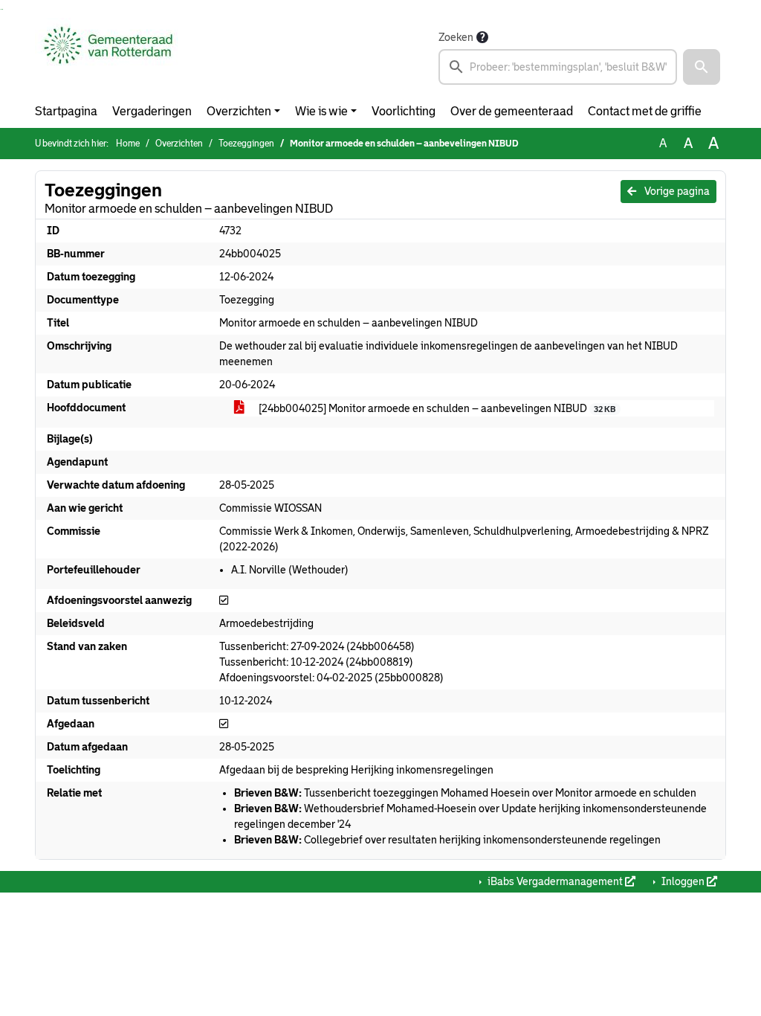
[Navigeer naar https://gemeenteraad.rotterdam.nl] (108, 56)
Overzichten (239, 111)
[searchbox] (557, 67)
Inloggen (683, 881)
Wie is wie (321, 111)
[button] (701, 67)
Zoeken (455, 37)
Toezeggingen (246, 143)
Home (128, 143)
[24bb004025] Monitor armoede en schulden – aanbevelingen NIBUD (435, 408)
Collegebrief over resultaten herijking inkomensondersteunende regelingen (447, 840)
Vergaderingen (152, 111)
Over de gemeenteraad (511, 111)
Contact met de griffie (645, 111)
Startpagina (66, 111)
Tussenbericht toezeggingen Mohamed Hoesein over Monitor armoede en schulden (465, 793)
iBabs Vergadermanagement (555, 881)
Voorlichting (403, 111)
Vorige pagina (676, 191)
